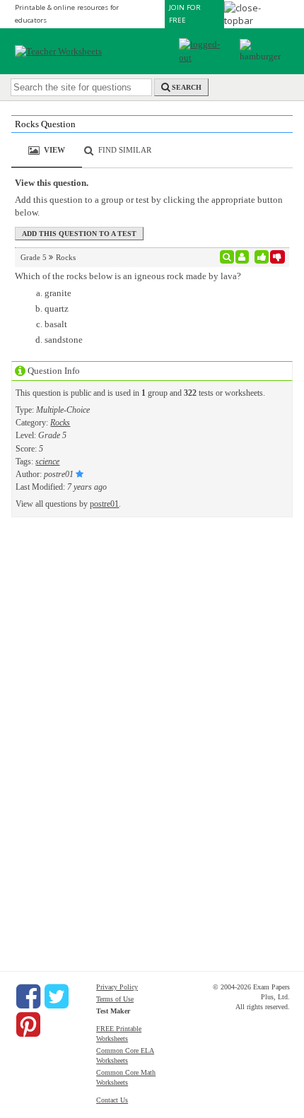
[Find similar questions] (227, 257)
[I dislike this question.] (277, 257)
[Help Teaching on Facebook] (28, 996)
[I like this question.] (262, 257)
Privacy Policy (117, 987)
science (47, 461)
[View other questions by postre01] (242, 257)
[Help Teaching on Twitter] (57, 996)
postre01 (104, 504)
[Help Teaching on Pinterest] (28, 1025)
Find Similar (124, 150)
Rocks (60, 423)
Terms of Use (115, 999)
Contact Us (112, 1100)
